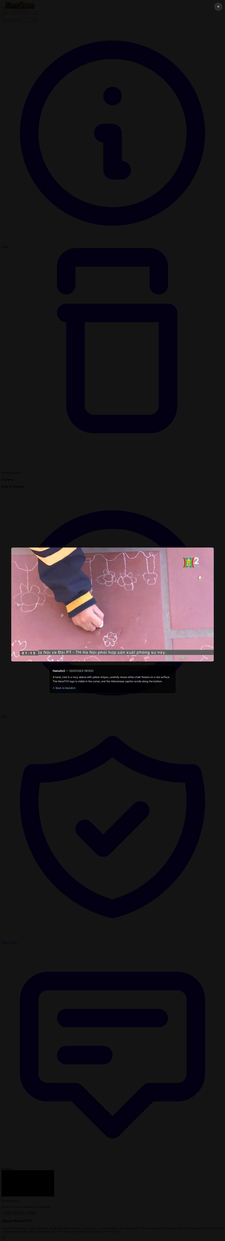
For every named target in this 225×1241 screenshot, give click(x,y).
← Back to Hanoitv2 (64, 687)
